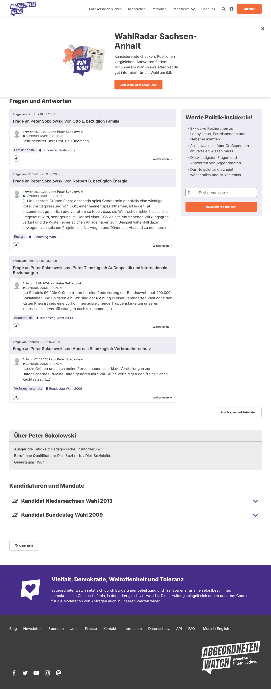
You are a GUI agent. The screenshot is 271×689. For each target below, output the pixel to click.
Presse (91, 629)
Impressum (132, 629)
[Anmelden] (231, 9)
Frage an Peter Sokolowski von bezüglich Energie (70, 181)
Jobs (74, 629)
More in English (216, 629)
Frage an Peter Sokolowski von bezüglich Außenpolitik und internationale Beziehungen (90, 270)
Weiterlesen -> (162, 159)
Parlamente (181, 9)
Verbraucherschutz (28, 388)
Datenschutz (159, 629)
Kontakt (109, 629)
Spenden (56, 629)
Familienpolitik (25, 150)
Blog (13, 629)
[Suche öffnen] (223, 9)
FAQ (191, 629)
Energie (19, 237)
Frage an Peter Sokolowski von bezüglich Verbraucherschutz (82, 348)
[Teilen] (16, 158)
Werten (143, 601)
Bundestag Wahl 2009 (59, 150)
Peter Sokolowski (70, 132)
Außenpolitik (23, 318)
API (179, 629)
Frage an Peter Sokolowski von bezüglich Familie (66, 121)
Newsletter (32, 629)
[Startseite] (23, 9)
